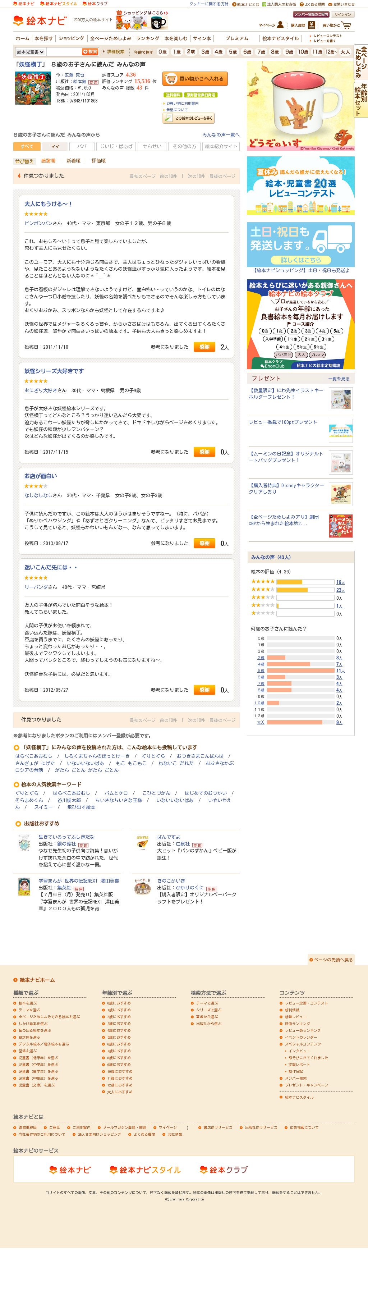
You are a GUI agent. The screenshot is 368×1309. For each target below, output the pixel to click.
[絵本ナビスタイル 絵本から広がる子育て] (58, 3)
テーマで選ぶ (207, 1003)
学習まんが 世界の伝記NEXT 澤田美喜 (78, 880)
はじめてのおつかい (206, 793)
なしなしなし (38, 495)
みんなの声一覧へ (221, 134)
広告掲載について (304, 1127)
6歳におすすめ (119, 1044)
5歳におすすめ (119, 1037)
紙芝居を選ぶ (29, 1037)
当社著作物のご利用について (42, 1134)
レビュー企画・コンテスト (306, 1003)
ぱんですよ (168, 836)
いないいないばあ (85, 763)
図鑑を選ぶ (28, 1051)
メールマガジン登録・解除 (124, 1127)
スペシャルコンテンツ (303, 1044)
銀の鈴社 (66, 843)
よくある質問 (144, 1134)
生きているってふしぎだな (66, 836)
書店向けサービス (218, 1127)
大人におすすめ (120, 1092)
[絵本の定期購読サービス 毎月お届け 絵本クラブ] (95, 3)
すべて (26, 146)
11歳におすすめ (120, 1078)
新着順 (73, 160)
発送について (177, 109)
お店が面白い (40, 476)
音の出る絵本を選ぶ (35, 1030)
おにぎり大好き (40, 390)
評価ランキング (297, 1023)
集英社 (64, 887)
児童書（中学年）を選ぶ (38, 1064)
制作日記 (296, 1071)
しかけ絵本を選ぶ (33, 1023)
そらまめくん (29, 800)
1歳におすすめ (119, 1010)
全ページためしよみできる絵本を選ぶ (49, 1017)
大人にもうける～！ (48, 204)
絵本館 (79, 81)
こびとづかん (156, 793)
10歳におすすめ (120, 1071)
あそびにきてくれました (308, 1057)
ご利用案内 (82, 1127)
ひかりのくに (190, 887)
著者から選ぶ (207, 1017)
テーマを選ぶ (29, 1010)
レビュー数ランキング (303, 1030)
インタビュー (299, 1051)
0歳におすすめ (119, 1003)
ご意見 (54, 1127)
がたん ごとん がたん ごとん (87, 770)
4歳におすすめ (119, 1030)
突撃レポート (299, 1064)
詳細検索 (115, 51)
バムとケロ (116, 793)
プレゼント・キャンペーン (306, 1085)
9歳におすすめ (119, 1064)
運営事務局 (28, 1127)
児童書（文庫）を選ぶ (37, 1085)
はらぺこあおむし (33, 756)
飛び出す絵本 (81, 807)
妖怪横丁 (30, 64)
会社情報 (175, 1134)
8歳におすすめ (119, 1057)
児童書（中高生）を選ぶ (38, 1078)
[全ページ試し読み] (361, 76)
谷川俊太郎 (69, 800)
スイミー (43, 807)
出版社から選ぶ (208, 1023)
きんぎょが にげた (35, 763)
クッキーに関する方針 (209, 4)
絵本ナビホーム (37, 980)
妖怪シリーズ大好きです (54, 371)
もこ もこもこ (131, 763)
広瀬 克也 (74, 75)
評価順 (99, 160)
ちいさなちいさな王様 (118, 800)
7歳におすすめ (119, 1051)
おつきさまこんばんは (200, 756)
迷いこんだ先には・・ (51, 567)
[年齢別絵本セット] (361, 114)
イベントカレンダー (301, 1037)
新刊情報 (292, 1010)
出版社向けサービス (261, 1127)
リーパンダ (36, 587)
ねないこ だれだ (176, 763)
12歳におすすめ (120, 1085)
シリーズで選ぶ (208, 1010)
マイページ (168, 1127)
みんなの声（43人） (272, 557)
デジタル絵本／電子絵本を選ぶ (44, 1044)
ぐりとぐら (153, 756)
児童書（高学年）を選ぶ (38, 1071)
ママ (55, 146)
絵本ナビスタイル (299, 1097)
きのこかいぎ (171, 880)
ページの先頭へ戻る (333, 959)
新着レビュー (296, 1017)
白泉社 (183, 843)
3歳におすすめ (119, 1023)
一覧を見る (339, 378)
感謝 (204, 346)
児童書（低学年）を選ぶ (38, 1057)
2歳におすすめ (119, 1017)
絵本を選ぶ (28, 1003)
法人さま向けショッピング (99, 1134)
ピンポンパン (38, 223)
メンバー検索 (296, 1078)
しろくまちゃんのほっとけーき (97, 756)
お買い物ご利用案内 (182, 103)
